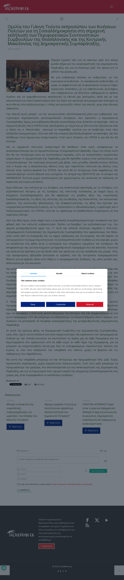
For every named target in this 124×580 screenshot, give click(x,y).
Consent (33, 273)
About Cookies (87, 273)
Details (59, 273)
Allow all (89, 304)
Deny (33, 304)
